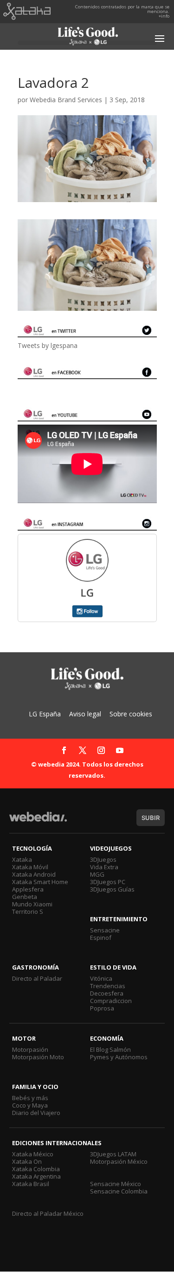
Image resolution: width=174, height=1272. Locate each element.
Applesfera (28, 889)
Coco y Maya (30, 1105)
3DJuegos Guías (112, 889)
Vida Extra (104, 867)
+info (164, 16)
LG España (45, 713)
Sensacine (105, 930)
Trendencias (107, 986)
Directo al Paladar (37, 978)
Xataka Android (34, 874)
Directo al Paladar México (48, 1213)
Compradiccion (111, 1000)
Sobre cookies (131, 713)
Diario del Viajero (36, 1112)
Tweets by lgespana (47, 345)
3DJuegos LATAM (113, 1154)
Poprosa (102, 1008)
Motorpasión (30, 1049)
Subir (151, 817)
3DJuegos (103, 859)
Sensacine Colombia (119, 1191)
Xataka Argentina (36, 1176)
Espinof (100, 937)
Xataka (22, 859)
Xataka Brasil (30, 1183)
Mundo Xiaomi (32, 904)
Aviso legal (85, 713)
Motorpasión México (119, 1161)
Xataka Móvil (30, 867)
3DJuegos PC (107, 881)
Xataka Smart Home (40, 881)
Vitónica (101, 978)
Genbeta (24, 896)
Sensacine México (115, 1183)
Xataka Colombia (36, 1169)
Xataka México (32, 1154)
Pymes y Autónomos (119, 1057)
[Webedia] (38, 821)
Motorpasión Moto (38, 1057)
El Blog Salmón (110, 1049)
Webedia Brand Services (66, 99)
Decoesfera (106, 993)
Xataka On (27, 1161)
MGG (97, 874)
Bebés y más (30, 1098)
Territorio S (27, 911)
